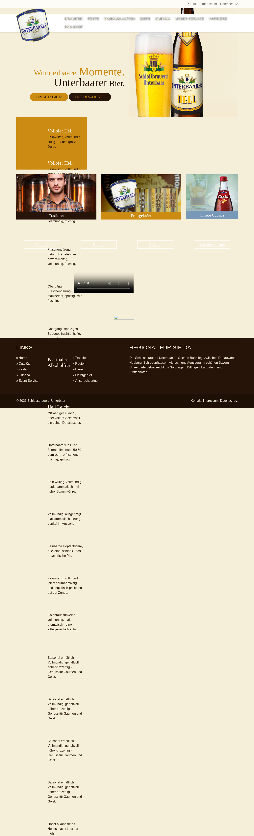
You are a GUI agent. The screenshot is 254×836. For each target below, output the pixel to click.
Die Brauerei (90, 97)
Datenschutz (229, 4)
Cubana (162, 19)
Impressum (209, 4)
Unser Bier (49, 97)
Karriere (218, 19)
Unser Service (189, 19)
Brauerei (74, 19)
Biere (145, 19)
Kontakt (193, 4)
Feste (93, 19)
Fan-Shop (74, 27)
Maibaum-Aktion (119, 19)
